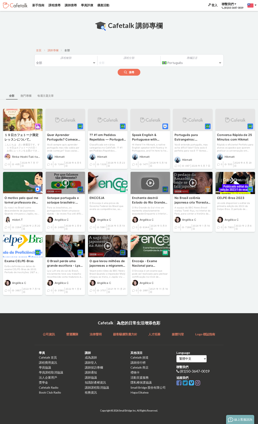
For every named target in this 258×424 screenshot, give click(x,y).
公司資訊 (49, 334)
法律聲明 (96, 334)
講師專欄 (53, 50)
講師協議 (91, 377)
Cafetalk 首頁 (48, 357)
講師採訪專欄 (94, 367)
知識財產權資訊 (95, 382)
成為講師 (91, 357)
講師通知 (91, 372)
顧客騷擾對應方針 (125, 334)
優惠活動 (103, 5)
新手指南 (38, 5)
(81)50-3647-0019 (195, 371)
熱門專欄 (26, 95)
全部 (12, 95)
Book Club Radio (50, 392)
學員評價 (86, 5)
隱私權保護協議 (141, 382)
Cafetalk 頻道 (139, 357)
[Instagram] (197, 383)
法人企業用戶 (48, 377)
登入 (214, 5)
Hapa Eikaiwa (139, 392)
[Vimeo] (192, 383)
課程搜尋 (54, 5)
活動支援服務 (140, 377)
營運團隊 (72, 334)
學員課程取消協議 (51, 372)
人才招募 (154, 334)
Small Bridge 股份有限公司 (148, 387)
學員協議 (45, 367)
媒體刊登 (178, 334)
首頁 (39, 50)
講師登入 (91, 362)
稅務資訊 (91, 392)
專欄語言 (192, 57)
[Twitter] (186, 383)
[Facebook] (179, 383)
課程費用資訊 (48, 362)
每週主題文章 (45, 95)
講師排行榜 (138, 362)
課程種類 (65, 57)
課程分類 (129, 57)
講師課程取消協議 (97, 387)
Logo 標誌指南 (205, 334)
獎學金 (43, 382)
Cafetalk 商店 (139, 367)
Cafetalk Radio (48, 387)
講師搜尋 (70, 5)
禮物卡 (135, 372)
